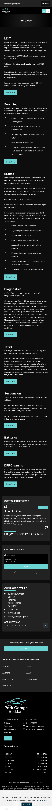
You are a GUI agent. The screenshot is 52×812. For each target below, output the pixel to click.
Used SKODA (6, 685)
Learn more (41, 800)
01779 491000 (14, 613)
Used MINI (29, 673)
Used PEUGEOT (7, 679)
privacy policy (38, 783)
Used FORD (6, 673)
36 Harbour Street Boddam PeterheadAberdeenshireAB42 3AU (16, 599)
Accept (26, 804)
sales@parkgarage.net (12, 4)
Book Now (10, 92)
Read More (17, 524)
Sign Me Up (26, 648)
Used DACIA (6, 667)
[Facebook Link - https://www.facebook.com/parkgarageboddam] (8, 738)
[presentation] (14, 573)
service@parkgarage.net (35, 729)
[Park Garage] (6, 10)
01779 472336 (14, 609)
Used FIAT (29, 667)
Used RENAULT (31, 679)
